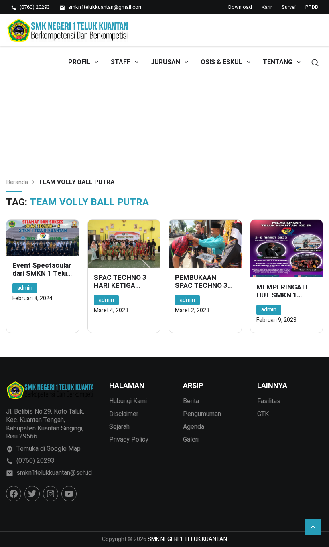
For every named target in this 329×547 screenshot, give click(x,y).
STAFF (120, 62)
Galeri (191, 439)
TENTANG (277, 62)
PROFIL (79, 62)
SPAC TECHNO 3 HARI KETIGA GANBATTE (120, 282)
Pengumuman (202, 414)
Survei (289, 7)
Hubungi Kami (128, 401)
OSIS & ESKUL (221, 62)
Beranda (17, 182)
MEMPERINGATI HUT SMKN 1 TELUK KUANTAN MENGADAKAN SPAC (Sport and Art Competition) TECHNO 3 (283, 291)
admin (24, 288)
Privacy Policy (128, 439)
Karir (267, 7)
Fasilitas (268, 401)
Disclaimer (123, 414)
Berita (191, 401)
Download (240, 7)
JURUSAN (165, 62)
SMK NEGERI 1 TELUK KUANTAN (187, 539)
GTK (263, 414)
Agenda (193, 427)
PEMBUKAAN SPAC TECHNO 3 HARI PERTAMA (201, 282)
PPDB (311, 7)
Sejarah (119, 427)
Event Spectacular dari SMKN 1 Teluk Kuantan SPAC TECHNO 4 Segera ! (41, 270)
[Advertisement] (164, 106)
